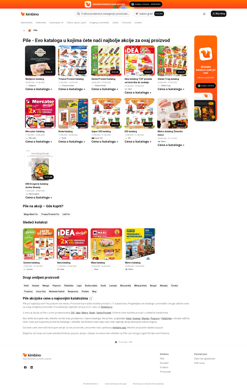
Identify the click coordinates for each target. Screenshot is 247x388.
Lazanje (113, 285)
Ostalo (115, 22)
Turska (174, 285)
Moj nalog (220, 13)
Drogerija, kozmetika (99, 22)
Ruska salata (91, 285)
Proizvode (126, 22)
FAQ (162, 358)
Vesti (26, 285)
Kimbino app (119, 327)
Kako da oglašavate (204, 358)
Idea (78, 312)
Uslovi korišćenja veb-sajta (115, 384)
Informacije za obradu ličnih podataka (148, 384)
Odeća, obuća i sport (76, 22)
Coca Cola (41, 291)
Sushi (103, 285)
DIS (73, 312)
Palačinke (68, 285)
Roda (92, 312)
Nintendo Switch (56, 291)
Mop (94, 291)
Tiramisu (28, 291)
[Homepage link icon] (116, 342)
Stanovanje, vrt (56, 22)
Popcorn (57, 285)
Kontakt (164, 363)
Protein (85, 291)
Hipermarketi (26, 22)
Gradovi (138, 22)
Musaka (164, 285)
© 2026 (90, 384)
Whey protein (140, 285)
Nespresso (73, 291)
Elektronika (41, 22)
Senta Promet (103, 312)
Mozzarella (125, 285)
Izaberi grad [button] (146, 13)
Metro (84, 312)
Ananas (35, 285)
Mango (46, 285)
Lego (79, 285)
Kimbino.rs (106, 307)
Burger (153, 285)
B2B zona (199, 363)
